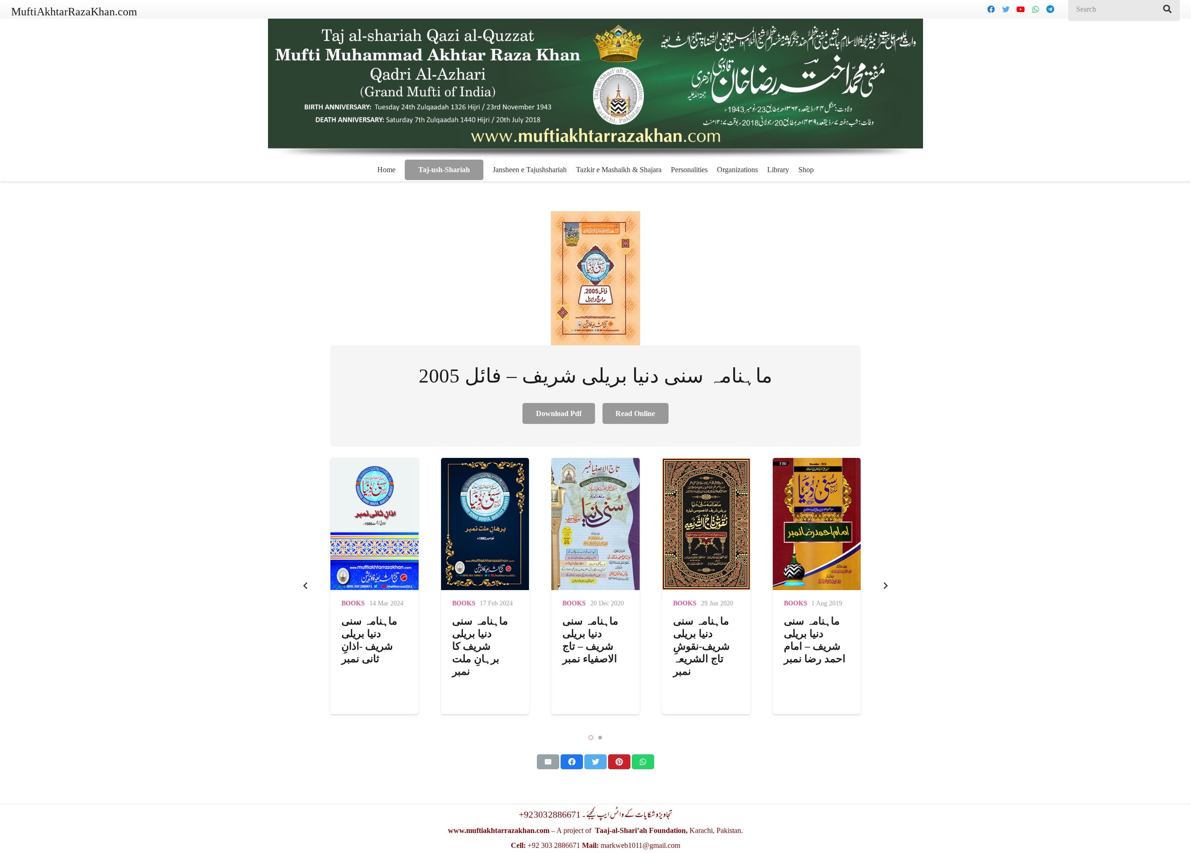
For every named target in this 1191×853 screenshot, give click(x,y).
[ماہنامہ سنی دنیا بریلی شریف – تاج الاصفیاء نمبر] (485, 524)
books (353, 603)
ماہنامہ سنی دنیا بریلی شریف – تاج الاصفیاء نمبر (480, 640)
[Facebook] (991, 9)
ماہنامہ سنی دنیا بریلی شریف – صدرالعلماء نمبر (812, 646)
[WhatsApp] (1035, 9)
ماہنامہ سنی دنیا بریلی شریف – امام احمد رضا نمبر (704, 640)
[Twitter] (1005, 9)
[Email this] (548, 761)
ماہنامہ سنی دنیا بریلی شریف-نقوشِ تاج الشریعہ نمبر (591, 646)
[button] (591, 737)
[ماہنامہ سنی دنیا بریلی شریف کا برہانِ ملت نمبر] (375, 524)
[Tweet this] (595, 761)
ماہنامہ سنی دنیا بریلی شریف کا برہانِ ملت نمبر (370, 646)
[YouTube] (1020, 9)
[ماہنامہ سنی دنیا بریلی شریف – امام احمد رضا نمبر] (706, 524)
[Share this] (572, 761)
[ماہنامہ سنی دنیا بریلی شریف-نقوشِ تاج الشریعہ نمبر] (596, 524)
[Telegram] (1050, 9)
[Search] (1167, 9)
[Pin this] (619, 761)
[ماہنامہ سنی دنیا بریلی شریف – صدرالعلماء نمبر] (817, 524)
